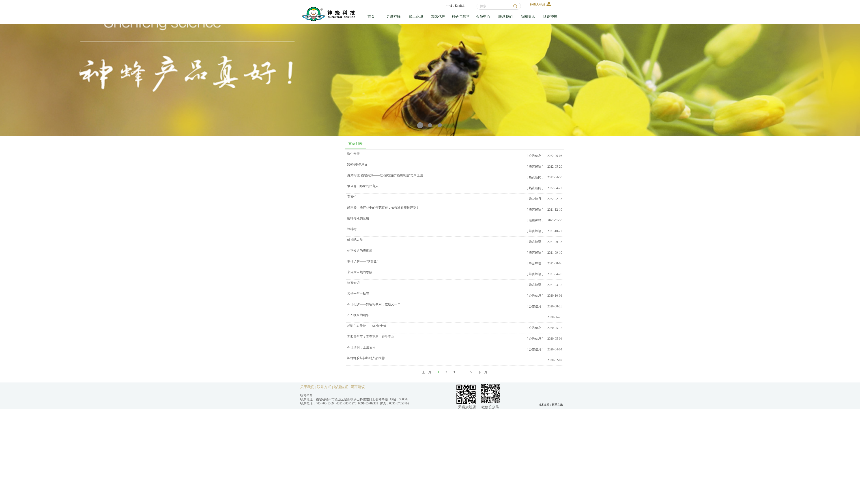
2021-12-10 (554, 209)
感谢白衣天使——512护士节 (366, 326)
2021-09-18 (554, 242)
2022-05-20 (554, 166)
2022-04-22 (554, 188)
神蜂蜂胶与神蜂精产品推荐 (366, 358)
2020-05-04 (554, 338)
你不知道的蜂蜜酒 (359, 250)
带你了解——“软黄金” (362, 261)
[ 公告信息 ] (535, 156)
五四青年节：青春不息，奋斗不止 (370, 336)
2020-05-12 (554, 328)
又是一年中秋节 (358, 293)
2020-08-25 (554, 306)
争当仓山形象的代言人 (362, 186)
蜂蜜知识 (353, 283)
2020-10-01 (554, 295)
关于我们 (307, 387)
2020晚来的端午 (358, 315)
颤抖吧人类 (355, 240)
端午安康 (353, 153)
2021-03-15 (554, 285)
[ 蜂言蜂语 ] (535, 166)
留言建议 (357, 387)
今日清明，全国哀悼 (361, 347)
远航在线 (557, 404)
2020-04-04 (554, 349)
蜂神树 (352, 229)
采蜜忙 (352, 197)
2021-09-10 (554, 252)
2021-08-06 (554, 263)
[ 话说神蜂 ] (535, 220)
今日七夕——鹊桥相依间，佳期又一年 (373, 304)
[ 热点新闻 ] (535, 177)
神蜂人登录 (537, 4)
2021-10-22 (554, 231)
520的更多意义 (357, 164)
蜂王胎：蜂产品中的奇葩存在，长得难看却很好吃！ (383, 207)
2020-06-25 (554, 317)
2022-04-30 (554, 177)
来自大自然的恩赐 (359, 272)
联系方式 (324, 387)
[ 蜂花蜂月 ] (535, 199)
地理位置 (341, 387)
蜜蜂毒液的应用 (358, 218)
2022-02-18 (554, 199)
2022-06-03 (554, 156)
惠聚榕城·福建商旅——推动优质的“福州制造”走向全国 (385, 175)
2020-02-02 (554, 360)
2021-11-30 (555, 220)
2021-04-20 (554, 274)
